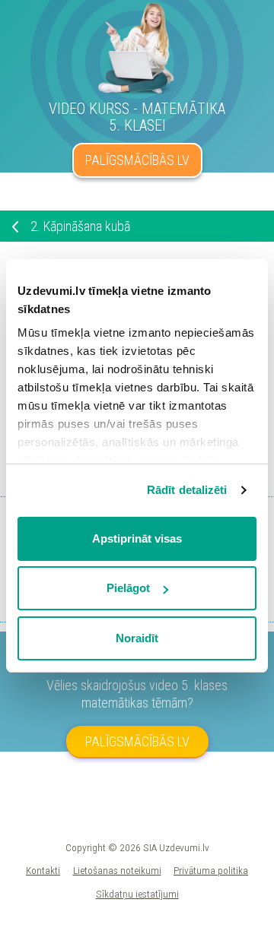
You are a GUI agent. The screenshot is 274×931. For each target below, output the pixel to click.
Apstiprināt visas (137, 538)
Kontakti (43, 870)
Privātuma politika (211, 870)
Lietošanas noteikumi (117, 870)
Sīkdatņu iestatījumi (137, 894)
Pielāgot (128, 587)
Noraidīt (137, 638)
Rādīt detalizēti (187, 489)
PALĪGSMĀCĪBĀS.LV (137, 160)
